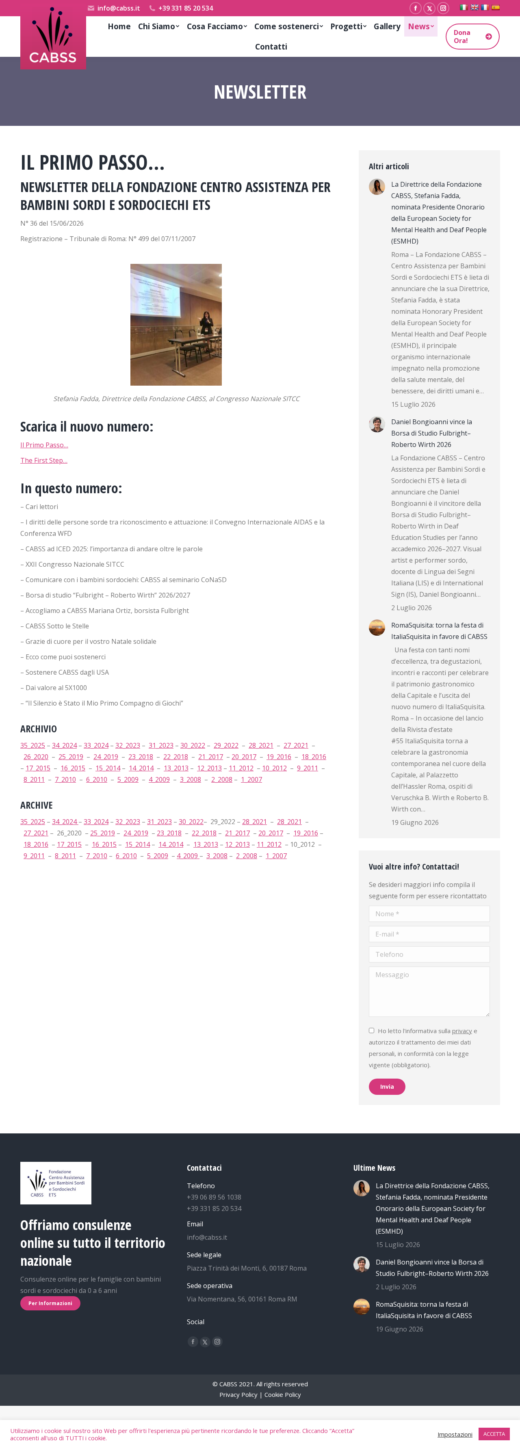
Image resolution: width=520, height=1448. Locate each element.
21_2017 (210, 756)
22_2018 (175, 756)
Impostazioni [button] (455, 1434)
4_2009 (159, 779)
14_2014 (141, 768)
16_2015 (73, 768)
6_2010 (96, 779)
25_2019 (70, 756)
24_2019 (105, 756)
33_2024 (96, 745)
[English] (474, 7)
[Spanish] (496, 7)
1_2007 (251, 779)
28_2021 (261, 745)
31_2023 (161, 745)
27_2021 (296, 745)
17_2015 (38, 768)
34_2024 (64, 745)
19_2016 (278, 756)
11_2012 (241, 768)
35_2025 (32, 745)
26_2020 (36, 756)
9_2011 (307, 768)
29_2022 (226, 745)
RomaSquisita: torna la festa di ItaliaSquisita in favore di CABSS (439, 631)
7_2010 (65, 779)
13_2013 (176, 768)
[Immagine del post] (377, 187)
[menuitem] (119, 26)
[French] (485, 7)
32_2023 (127, 745)
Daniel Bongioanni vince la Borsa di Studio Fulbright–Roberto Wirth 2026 (431, 433)
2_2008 (221, 779)
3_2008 (190, 779)
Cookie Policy (282, 1394)
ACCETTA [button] (494, 1433)
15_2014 (107, 768)
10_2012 (274, 768)
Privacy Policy (238, 1394)
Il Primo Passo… (44, 444)
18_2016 (313, 756)
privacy (462, 1031)
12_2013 (209, 768)
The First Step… (43, 460)
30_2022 (192, 745)
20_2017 (244, 756)
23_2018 (140, 756)
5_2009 (128, 779)
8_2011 (34, 779)
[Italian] (464, 7)
